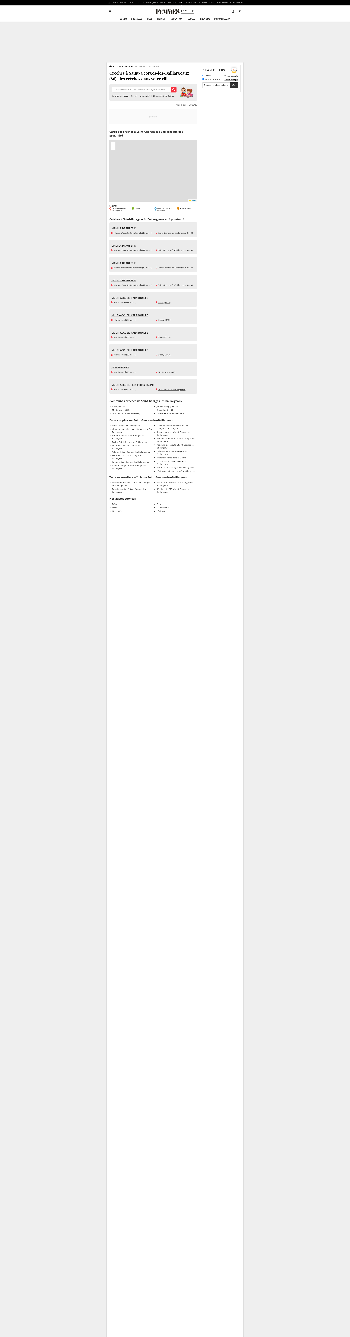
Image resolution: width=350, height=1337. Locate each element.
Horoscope (222, 3)
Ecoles (115, 507)
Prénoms (205, 18)
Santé (189, 3)
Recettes (140, 3)
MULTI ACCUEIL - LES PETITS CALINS (132, 385)
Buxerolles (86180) (165, 410)
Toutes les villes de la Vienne (170, 413)
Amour (163, 3)
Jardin (155, 3)
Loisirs (212, 3)
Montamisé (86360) (166, 372)
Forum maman (222, 18)
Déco (148, 3)
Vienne (126, 66)
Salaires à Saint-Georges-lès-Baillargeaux (131, 452)
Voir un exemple (231, 76)
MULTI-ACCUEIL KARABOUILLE (129, 298)
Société (196, 3)
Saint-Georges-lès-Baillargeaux (126, 425)
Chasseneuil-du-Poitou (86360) (172, 389)
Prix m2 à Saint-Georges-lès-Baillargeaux (175, 467)
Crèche (117, 66)
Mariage (172, 3)
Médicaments (163, 507)
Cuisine (131, 3)
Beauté (123, 3)
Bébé (149, 18)
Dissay (134, 96)
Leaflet (193, 200)
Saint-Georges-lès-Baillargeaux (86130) (175, 233)
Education (176, 18)
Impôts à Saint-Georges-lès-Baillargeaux (130, 462)
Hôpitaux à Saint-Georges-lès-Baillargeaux (176, 471)
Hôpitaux (161, 511)
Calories (160, 504)
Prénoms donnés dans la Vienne (171, 457)
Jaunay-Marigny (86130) (167, 406)
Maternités (117, 511)
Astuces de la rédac (212, 79)
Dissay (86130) (164, 302)
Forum (239, 3)
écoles (191, 18)
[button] (113, 144)
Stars (204, 3)
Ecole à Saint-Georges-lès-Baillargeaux (129, 442)
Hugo (232, 3)
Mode (115, 3)
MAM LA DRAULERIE (123, 228)
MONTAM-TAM (120, 367)
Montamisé (145, 96)
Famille (181, 3)
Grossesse (136, 18)
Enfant (161, 18)
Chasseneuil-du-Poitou (163, 96)
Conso (123, 18)
